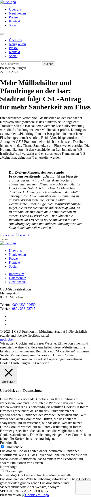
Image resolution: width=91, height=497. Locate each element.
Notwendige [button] (8, 467)
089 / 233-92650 (24, 305)
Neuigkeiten (17, 13)
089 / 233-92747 (23, 308)
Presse (13, 17)
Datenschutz (17, 278)
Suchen (48, 63)
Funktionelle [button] (8, 442)
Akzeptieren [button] (40, 363)
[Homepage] (8, 243)
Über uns (15, 9)
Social (13, 25)
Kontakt (14, 21)
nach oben (7, 339)
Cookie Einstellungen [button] (15, 363)
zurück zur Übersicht (14, 235)
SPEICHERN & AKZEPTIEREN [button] (24, 491)
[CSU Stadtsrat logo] (8, 2)
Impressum (16, 274)
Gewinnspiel (18, 282)
